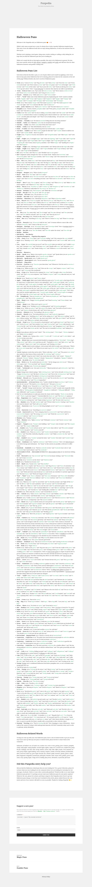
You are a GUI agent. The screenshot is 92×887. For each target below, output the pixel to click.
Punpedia (46, 3)
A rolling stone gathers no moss (60, 569)
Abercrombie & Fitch (54, 452)
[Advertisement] (46, 17)
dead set (34, 535)
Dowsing (54, 723)
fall (35, 62)
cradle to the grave (24, 555)
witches (38, 62)
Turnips (24, 663)
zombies (49, 62)
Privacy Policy (46, 877)
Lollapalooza (23, 653)
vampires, (44, 62)
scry (22, 721)
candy (56, 62)
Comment (20, 814)
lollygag (42, 653)
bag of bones (70, 206)
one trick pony (39, 89)
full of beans (69, 442)
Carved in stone (69, 571)
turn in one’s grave (53, 551)
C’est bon (57, 607)
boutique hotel (67, 226)
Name (18, 827)
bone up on (34, 208)
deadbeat (63, 533)
